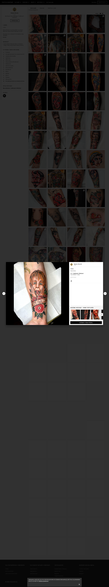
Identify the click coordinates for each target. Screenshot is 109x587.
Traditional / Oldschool (78, 273)
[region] (86, 296)
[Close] (79, 584)
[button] (86, 264)
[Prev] (3, 293)
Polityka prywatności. (43, 581)
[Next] (105, 293)
